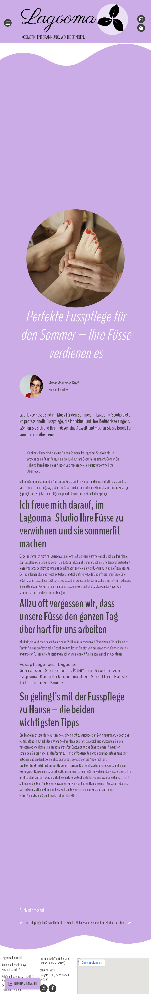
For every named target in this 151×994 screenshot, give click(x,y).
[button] (8, 23)
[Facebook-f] (52, 988)
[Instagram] (44, 988)
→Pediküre (76, 670)
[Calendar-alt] (141, 19)
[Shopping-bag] (141, 28)
